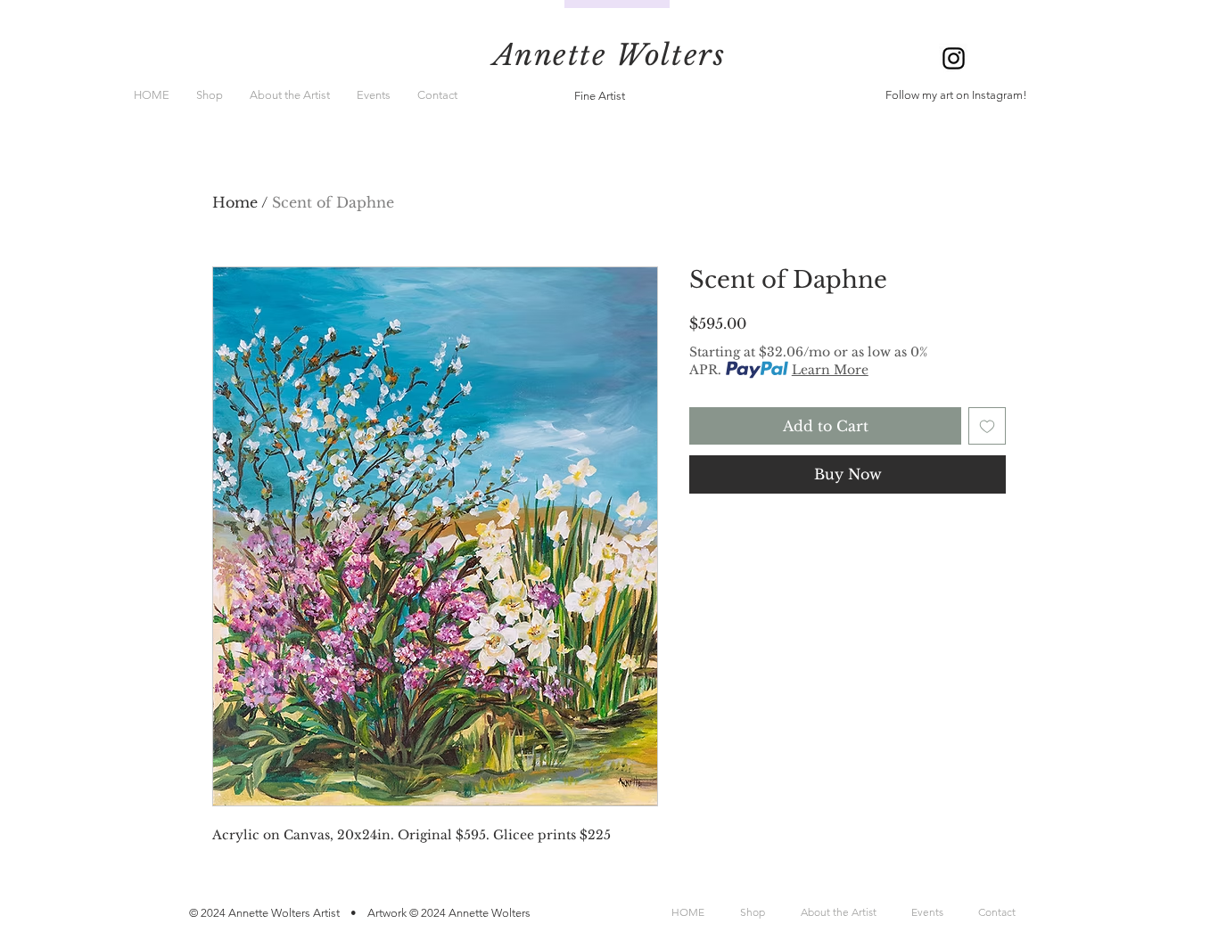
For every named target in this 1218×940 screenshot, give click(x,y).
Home (235, 202)
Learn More (830, 370)
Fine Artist (599, 95)
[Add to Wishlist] (987, 426)
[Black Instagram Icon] (953, 58)
